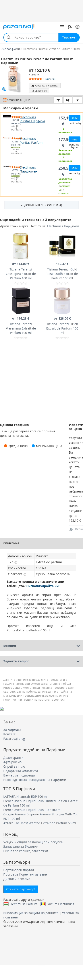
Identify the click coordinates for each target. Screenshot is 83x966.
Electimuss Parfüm (23, 904)
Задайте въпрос (16, 661)
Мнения (9, 646)
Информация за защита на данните (30, 913)
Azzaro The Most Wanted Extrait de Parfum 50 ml (39, 823)
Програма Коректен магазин (25, 874)
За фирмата (12, 730)
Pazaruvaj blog (14, 738)
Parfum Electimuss (60, 904)
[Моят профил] (77, 26)
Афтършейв (12, 762)
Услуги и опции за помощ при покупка (33, 842)
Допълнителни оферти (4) (43, 205)
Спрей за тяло (14, 766)
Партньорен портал (18, 870)
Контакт (9, 734)
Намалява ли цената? (46, 85)
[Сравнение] (69, 26)
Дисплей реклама (16, 879)
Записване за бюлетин (20, 846)
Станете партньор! (20, 889)
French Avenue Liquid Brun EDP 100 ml (32, 810)
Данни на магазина (15, 128)
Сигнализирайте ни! (43, 586)
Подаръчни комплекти (20, 771)
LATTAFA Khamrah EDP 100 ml (25, 796)
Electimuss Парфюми (63, 226)
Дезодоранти (13, 757)
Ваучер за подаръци (19, 775)
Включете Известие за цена (79, 529)
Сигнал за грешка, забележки (25, 851)
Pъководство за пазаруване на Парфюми (34, 780)
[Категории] (62, 26)
